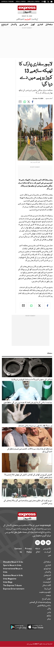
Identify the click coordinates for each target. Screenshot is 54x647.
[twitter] (39, 305)
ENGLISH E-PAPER (34, 2)
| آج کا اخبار (34, 19)
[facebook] (47, 305)
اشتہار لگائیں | (20, 19)
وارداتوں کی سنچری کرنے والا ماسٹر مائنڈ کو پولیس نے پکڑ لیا (31, 379)
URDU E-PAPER (21, 2)
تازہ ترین (40, 24)
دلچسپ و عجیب (45, 592)
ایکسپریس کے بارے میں (47, 552)
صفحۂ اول (49, 24)
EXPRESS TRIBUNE (8, 2)
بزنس (49, 612)
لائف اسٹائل (46, 585)
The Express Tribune (12, 585)
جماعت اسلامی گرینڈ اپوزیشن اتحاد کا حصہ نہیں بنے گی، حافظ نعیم (28, 402)
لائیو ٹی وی (28, 19)
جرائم (49, 619)
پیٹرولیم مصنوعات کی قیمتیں (40, 602)
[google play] (18, 627)
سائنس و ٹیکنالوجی (44, 605)
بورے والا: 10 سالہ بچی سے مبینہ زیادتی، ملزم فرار (35, 425)
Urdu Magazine (9, 578)
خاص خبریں (23, 24)
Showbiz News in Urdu (13, 561)
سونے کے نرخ (46, 598)
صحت (48, 595)
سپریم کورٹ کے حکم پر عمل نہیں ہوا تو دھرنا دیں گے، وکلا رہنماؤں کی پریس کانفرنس (28, 502)
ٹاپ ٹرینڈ (47, 588)
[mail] (23, 305)
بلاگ (49, 608)
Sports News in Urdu (12, 565)
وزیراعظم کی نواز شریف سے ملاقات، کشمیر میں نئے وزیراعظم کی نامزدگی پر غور (29, 450)
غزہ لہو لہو (47, 568)
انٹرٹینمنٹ (47, 582)
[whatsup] (31, 305)
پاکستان (14, 24)
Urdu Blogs (7, 582)
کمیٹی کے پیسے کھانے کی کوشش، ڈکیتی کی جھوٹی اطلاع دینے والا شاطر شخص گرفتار (28, 476)
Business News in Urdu (13, 575)
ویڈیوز (49, 615)
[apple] (35, 627)
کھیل (33, 24)
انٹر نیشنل (47, 575)
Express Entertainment (13, 588)
